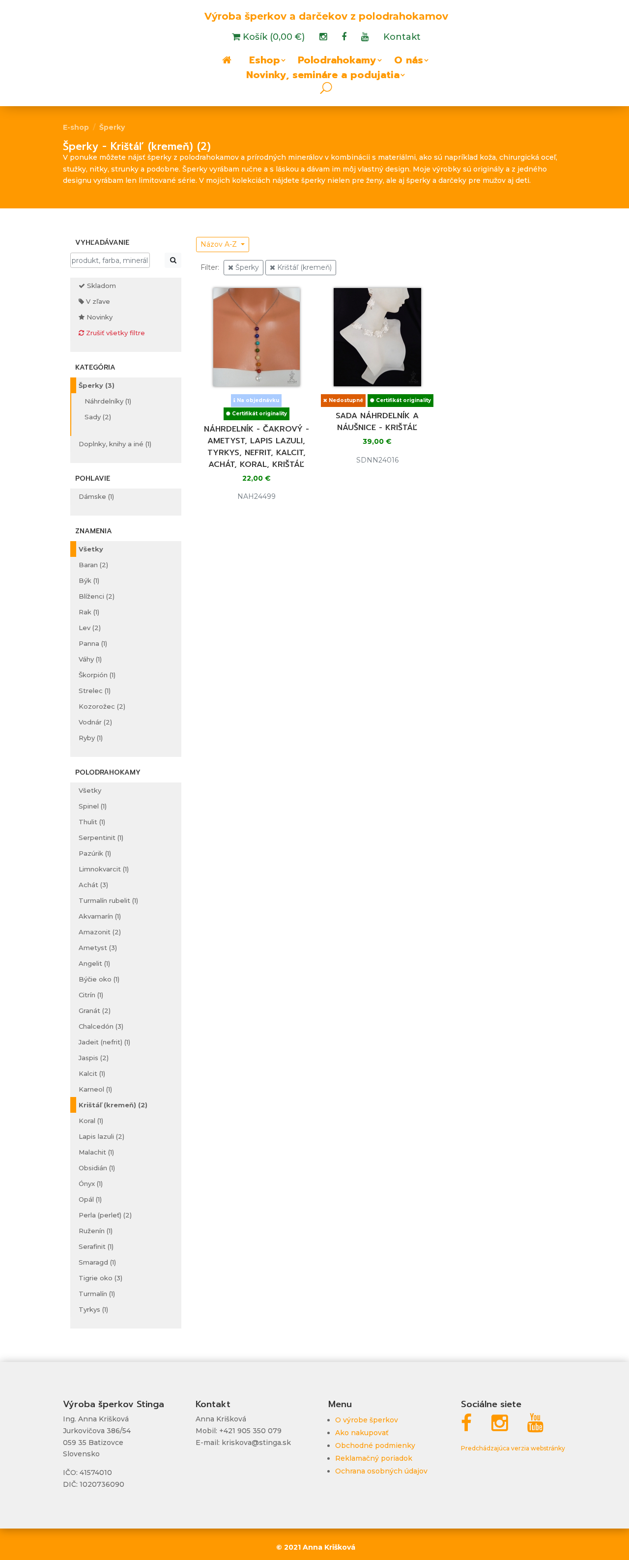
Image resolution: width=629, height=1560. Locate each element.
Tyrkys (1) (93, 1309)
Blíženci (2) (96, 596)
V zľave (97, 301)
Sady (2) (98, 417)
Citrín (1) (91, 995)
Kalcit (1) (92, 1073)
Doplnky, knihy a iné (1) (115, 444)
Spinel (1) (93, 806)
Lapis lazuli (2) (101, 1136)
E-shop (76, 127)
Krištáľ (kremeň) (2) (113, 1105)
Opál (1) (90, 1199)
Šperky (112, 127)
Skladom (100, 285)
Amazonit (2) (100, 932)
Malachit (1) (96, 1152)
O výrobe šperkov (366, 1420)
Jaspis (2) (94, 1058)
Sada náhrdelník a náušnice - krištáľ (377, 421)
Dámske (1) (96, 496)
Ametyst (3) (98, 948)
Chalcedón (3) (101, 1026)
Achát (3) (93, 885)
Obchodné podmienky (375, 1445)
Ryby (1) (91, 738)
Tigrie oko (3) (100, 1278)
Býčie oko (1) (99, 979)
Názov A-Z (219, 244)
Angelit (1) (94, 963)
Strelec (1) (95, 690)
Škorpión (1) (97, 675)
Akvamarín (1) (100, 916)
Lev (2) (90, 628)
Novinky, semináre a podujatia (323, 76)
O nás (408, 62)
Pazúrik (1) (95, 853)
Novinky (99, 317)
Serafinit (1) (96, 1246)
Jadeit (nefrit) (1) (104, 1042)
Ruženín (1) (96, 1231)
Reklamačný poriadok (373, 1458)
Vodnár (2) (95, 722)
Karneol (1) (95, 1089)
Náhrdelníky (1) (108, 401)
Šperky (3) (96, 385)
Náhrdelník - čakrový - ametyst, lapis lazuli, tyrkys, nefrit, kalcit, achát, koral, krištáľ (256, 446)
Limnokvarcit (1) (104, 869)
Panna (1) (93, 643)
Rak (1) (89, 612)
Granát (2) (95, 1010)
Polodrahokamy (337, 62)
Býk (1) (89, 580)
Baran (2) (93, 565)
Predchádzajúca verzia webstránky (513, 1448)
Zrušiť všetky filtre (114, 333)
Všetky (91, 549)
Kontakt (402, 37)
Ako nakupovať (362, 1432)
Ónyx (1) (91, 1183)
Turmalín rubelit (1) (108, 900)
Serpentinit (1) (101, 837)
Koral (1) (91, 1121)
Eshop (264, 62)
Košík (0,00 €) (272, 37)
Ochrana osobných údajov (381, 1471)
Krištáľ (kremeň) (303, 267)
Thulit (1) (92, 822)
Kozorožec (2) (102, 706)
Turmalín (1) (97, 1294)
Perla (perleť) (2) (105, 1215)
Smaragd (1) (97, 1262)
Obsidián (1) (97, 1168)
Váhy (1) (90, 659)
